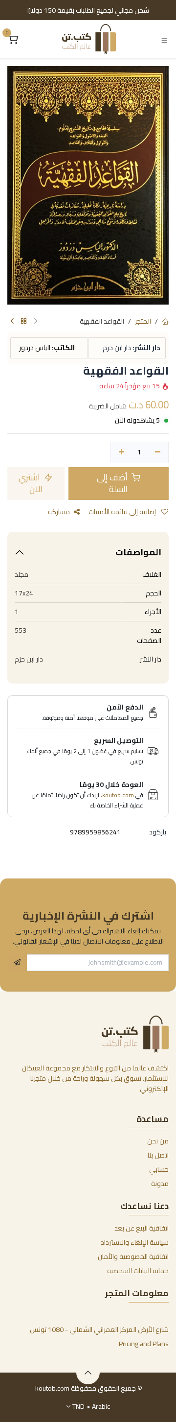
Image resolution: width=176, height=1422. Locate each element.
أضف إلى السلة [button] (113, 483)
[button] (17, 962)
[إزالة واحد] (158, 452)
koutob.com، (117, 795)
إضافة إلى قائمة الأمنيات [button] (122, 511)
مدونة (160, 1183)
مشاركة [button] (59, 511)
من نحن (158, 1141)
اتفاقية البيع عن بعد (141, 1228)
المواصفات (138, 552)
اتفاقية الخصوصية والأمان (133, 1256)
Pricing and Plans (144, 1343)
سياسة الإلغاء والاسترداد (135, 1242)
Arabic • (91, 1406)
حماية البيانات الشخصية (138, 1270)
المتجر (143, 321)
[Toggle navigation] (164, 40)
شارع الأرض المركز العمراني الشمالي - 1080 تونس (99, 1329)
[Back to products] (24, 321)
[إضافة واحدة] (121, 452)
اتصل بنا (158, 1155)
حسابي (159, 1169)
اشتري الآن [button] (31, 483)
